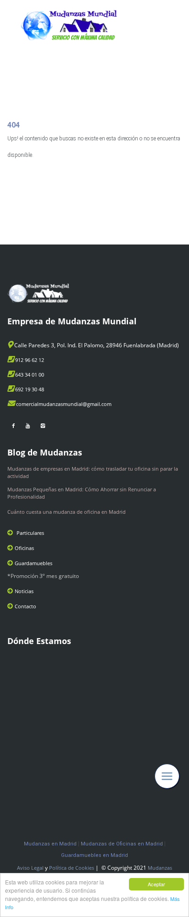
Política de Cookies (71, 867)
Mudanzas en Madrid (50, 844)
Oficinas (24, 548)
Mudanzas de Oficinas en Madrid (122, 844)
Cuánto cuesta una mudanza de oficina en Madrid (66, 511)
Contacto (25, 606)
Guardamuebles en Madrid (94, 855)
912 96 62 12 (29, 359)
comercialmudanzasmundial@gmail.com (63, 403)
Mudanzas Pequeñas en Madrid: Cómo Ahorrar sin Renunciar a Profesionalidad (81, 493)
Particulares (30, 532)
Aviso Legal (30, 867)
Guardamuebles (33, 563)
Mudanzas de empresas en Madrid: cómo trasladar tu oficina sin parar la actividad (92, 472)
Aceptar (156, 884)
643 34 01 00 (29, 374)
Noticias (24, 591)
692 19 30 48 (29, 389)
